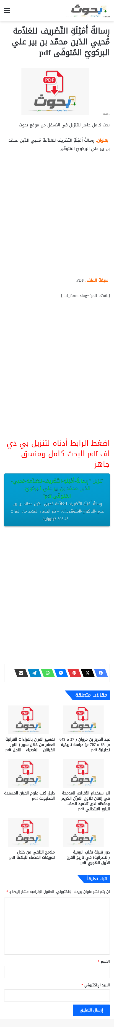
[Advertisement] (57, 217)
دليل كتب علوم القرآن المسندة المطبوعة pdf (29, 795)
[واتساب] (46, 673)
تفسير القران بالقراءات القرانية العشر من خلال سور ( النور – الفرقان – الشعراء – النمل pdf (30, 745)
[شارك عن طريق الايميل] (19, 673)
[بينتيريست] (72, 673)
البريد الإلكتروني (95, 985)
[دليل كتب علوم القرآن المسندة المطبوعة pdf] (29, 773)
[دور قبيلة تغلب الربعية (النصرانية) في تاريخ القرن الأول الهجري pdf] (84, 832)
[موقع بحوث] (88, 10)
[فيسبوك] (99, 673)
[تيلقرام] (32, 673)
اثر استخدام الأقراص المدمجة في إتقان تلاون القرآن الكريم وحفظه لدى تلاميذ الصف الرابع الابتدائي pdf (85, 801)
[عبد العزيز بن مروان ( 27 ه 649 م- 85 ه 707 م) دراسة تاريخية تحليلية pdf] (84, 719)
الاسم (104, 961)
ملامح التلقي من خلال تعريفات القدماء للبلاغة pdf (32, 854)
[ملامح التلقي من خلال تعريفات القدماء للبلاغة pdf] (29, 832)
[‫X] (86, 673)
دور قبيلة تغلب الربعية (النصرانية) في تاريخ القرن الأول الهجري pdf (88, 857)
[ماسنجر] (59, 673)
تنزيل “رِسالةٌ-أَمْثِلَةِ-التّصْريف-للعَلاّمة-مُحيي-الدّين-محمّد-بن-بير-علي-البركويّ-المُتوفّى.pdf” (57, 499)
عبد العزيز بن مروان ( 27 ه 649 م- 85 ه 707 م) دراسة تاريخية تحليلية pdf (84, 745)
